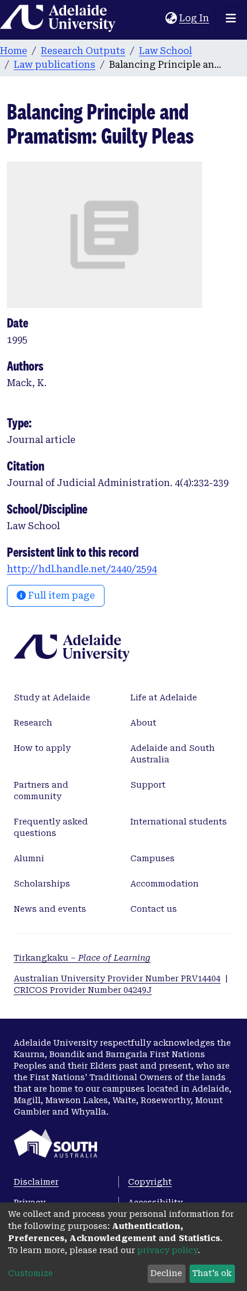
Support (147, 784)
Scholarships (42, 883)
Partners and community (41, 790)
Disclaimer (36, 1181)
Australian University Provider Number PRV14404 (117, 978)
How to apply (42, 748)
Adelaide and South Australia (172, 753)
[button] (171, 18)
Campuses (152, 858)
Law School (165, 50)
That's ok (211, 1273)
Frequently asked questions (51, 827)
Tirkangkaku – (82, 957)
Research (33, 722)
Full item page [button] (60, 595)
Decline (166, 1273)
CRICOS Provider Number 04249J (83, 990)
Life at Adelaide (163, 697)
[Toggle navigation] (231, 18)
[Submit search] (156, 18)
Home (13, 50)
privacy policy (167, 1250)
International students (178, 821)
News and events (50, 909)
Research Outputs (83, 50)
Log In (194, 18)
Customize (30, 1273)
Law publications (54, 64)
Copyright (150, 1181)
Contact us (153, 909)
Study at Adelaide (52, 697)
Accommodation (164, 883)
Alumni (29, 858)
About (143, 722)
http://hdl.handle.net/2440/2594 (82, 569)
